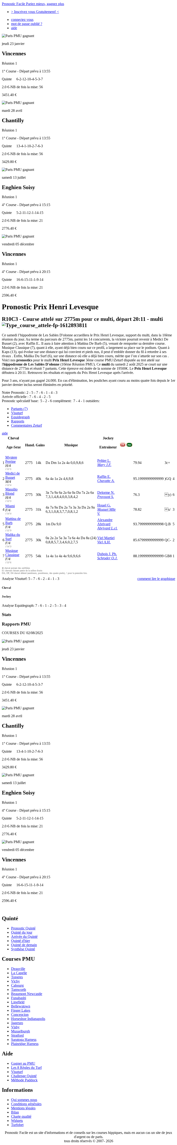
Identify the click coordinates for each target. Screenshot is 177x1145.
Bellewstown (20, 1006)
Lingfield (17, 1002)
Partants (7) (19, 409)
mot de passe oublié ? (26, 24)
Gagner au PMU (23, 1063)
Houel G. (104, 505)
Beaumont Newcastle (26, 994)
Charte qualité (21, 1116)
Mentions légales (23, 1108)
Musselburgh (20, 1031)
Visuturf (17, 413)
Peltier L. (104, 461)
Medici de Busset (12, 475)
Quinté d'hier (20, 941)
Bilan (15, 1112)
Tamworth (18, 990)
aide (14, 28)
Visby (15, 1027)
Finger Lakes (20, 1010)
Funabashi (18, 998)
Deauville (18, 969)
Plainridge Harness (24, 1044)
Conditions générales (26, 1104)
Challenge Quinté (24, 1076)
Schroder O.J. (107, 558)
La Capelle (19, 973)
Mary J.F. (104, 465)
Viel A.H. (104, 542)
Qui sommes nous (24, 1100)
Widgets (17, 1121)
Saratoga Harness (23, 1040)
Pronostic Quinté (23, 928)
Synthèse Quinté (23, 949)
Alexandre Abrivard (104, 522)
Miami (10, 506)
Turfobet (17, 1125)
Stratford (17, 1035)
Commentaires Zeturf (26, 425)
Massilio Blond (11, 491)
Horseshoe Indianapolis (28, 1019)
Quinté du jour (21, 932)
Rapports (17, 421)
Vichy (15, 981)
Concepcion (20, 1015)
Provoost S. (105, 497)
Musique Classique (12, 553)
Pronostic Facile (33, 4)
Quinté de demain (24, 945)
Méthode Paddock (24, 1080)
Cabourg (17, 985)
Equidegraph (20, 417)
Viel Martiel (106, 538)
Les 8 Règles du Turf (26, 1068)
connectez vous (22, 20)
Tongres (17, 977)
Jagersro (17, 1023)
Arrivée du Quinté (24, 937)
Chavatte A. (106, 481)
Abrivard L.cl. (107, 528)
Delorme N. (106, 492)
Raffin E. (104, 477)
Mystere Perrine (11, 459)
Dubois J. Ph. (107, 554)
